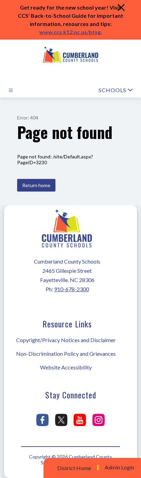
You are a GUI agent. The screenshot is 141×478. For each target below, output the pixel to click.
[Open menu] (11, 90)
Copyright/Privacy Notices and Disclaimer (66, 340)
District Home (74, 468)
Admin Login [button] (119, 467)
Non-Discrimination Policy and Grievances (66, 353)
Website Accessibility (66, 367)
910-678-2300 (71, 289)
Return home (36, 185)
